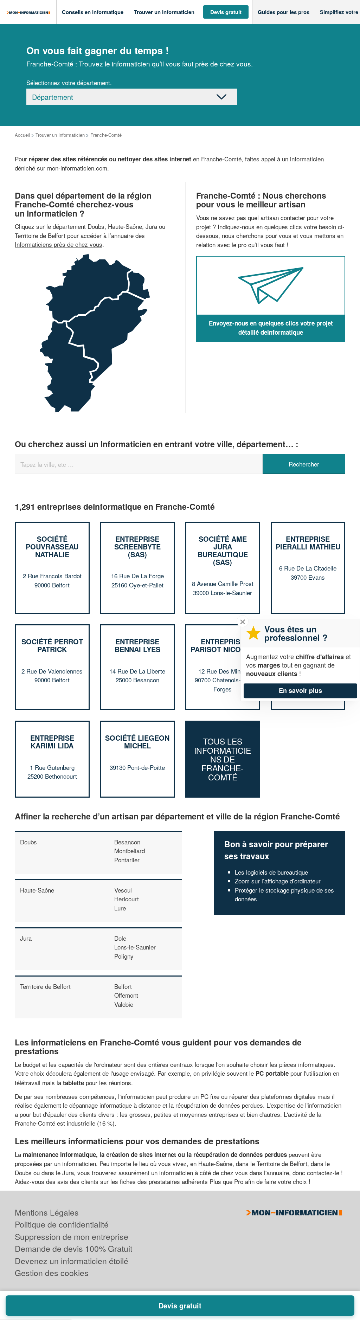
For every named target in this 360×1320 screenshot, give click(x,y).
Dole (120, 938)
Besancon (127, 841)
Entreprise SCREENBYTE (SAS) (137, 546)
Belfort (123, 986)
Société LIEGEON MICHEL (137, 742)
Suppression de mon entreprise (71, 1236)
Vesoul (123, 890)
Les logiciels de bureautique (271, 872)
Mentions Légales (47, 1212)
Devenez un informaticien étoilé (71, 1261)
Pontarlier (127, 859)
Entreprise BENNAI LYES (137, 645)
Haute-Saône (37, 890)
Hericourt (126, 898)
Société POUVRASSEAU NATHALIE (52, 546)
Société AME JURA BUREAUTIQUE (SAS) (223, 550)
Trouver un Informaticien (60, 134)
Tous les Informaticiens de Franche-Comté (222, 759)
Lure (120, 907)
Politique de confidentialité (62, 1224)
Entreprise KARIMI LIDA (52, 742)
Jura (26, 938)
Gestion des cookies (52, 1273)
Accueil (22, 134)
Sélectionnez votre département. (69, 82)
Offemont (126, 995)
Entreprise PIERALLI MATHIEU (308, 543)
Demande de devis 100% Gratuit (73, 1248)
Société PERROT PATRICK (52, 645)
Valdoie (123, 1004)
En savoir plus (300, 690)
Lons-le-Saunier (135, 946)
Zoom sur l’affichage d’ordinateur (278, 880)
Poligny (124, 956)
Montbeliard (129, 850)
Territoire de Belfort (45, 986)
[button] (93, 12)
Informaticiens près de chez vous (58, 244)
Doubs (28, 841)
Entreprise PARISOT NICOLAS (223, 645)
